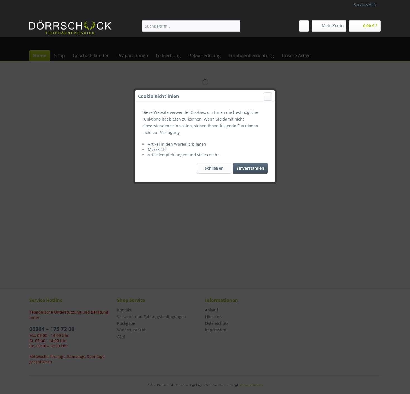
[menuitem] (191, 26)
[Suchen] (235, 26)
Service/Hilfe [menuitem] (365, 4)
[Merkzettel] (304, 26)
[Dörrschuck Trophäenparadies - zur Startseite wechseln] (70, 27)
